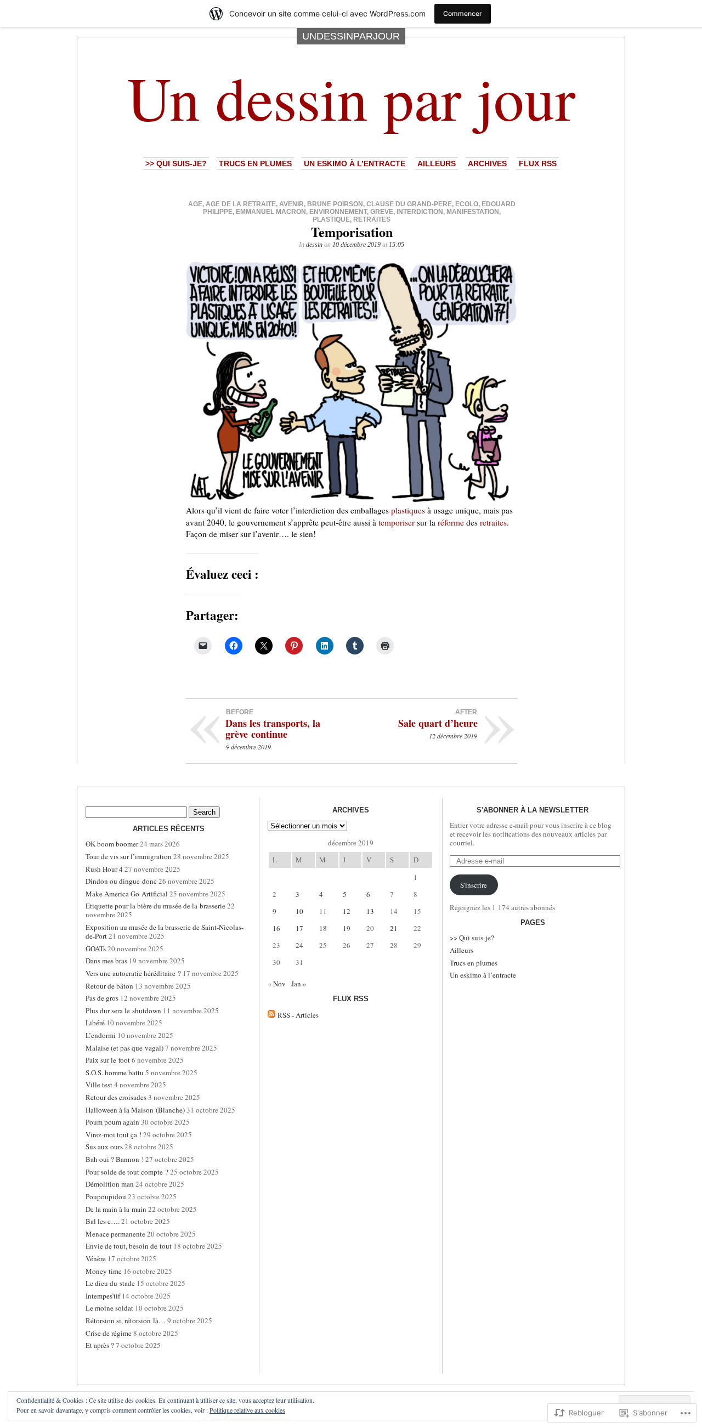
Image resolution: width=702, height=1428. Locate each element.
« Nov (277, 984)
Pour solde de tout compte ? (127, 1172)
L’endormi (101, 1035)
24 (299, 945)
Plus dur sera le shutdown (123, 1010)
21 (394, 928)
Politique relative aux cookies (247, 1410)
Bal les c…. (103, 1221)
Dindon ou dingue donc (121, 881)
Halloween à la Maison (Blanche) (135, 1110)
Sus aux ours (104, 1147)
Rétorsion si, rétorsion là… (126, 1320)
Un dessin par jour (351, 97)
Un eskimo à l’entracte (354, 163)
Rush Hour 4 (104, 869)
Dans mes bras (106, 961)
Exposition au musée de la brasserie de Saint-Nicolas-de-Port (165, 931)
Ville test (99, 1085)
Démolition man (110, 1184)
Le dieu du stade (110, 1283)
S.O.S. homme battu (115, 1072)
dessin (314, 245)
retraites (371, 219)
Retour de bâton (109, 986)
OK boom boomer (112, 844)
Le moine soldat (109, 1308)
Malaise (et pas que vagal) (124, 1048)
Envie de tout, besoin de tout (129, 1246)
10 (299, 911)
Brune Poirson (335, 204)
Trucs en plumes (255, 163)
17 (299, 928)
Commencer (462, 13)
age (195, 204)
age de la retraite (241, 204)
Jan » (299, 984)
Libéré (95, 1023)
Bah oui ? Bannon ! (115, 1159)
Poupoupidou (106, 1196)
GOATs (96, 948)
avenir (291, 204)
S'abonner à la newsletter (532, 810)
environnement (338, 212)
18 (323, 928)
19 (346, 928)
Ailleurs (436, 163)
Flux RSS (538, 163)
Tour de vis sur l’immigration (129, 856)
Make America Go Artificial (127, 894)
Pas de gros (102, 998)
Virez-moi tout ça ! (113, 1134)
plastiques (408, 510)
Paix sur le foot (108, 1060)
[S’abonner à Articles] (271, 1015)
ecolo (466, 204)
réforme (451, 522)
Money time (104, 1271)
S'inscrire (473, 885)
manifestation (472, 212)
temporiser (396, 522)
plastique (331, 219)
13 (370, 911)
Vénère (96, 1258)
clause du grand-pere (409, 204)
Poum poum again (112, 1122)
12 (346, 911)
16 (276, 928)
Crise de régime (109, 1333)
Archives (487, 163)
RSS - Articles (298, 1015)
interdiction (420, 212)
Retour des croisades (116, 1097)
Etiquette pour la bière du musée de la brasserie (155, 906)
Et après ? (100, 1345)
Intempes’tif (103, 1296)
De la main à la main (116, 1209)
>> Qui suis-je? (176, 163)
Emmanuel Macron (271, 212)
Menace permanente (115, 1234)
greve (381, 212)
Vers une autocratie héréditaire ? (133, 973)
